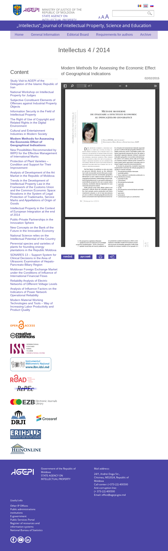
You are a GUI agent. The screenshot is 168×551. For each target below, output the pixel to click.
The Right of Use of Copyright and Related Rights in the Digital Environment (32, 122)
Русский (151, 6)
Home (19, 34)
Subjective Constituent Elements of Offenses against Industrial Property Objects (33, 103)
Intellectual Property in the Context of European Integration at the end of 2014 (32, 211)
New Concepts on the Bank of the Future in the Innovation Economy (32, 229)
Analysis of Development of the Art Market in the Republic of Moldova (32, 174)
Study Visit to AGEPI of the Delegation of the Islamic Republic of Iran (34, 84)
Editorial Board (78, 34)
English (145, 6)
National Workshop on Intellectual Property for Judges (32, 93)
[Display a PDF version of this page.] (112, 256)
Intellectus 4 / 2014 (84, 49)
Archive (145, 34)
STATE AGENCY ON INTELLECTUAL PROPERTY (59, 18)
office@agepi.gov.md (114, 495)
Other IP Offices (19, 505)
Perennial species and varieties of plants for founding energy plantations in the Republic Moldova (33, 247)
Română (139, 6)
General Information (45, 34)
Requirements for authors (114, 34)
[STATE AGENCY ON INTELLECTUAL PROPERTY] (26, 17)
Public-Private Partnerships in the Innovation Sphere (31, 221)
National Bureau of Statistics (26, 530)
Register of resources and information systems (25, 524)
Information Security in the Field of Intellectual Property (32, 113)
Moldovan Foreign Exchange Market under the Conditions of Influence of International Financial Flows (33, 273)
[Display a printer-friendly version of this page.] (100, 256)
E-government (18, 516)
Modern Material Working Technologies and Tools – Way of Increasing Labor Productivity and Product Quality (32, 304)
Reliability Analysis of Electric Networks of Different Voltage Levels (33, 282)
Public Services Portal (22, 519)
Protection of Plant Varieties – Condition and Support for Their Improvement (30, 164)
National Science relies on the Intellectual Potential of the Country (33, 237)
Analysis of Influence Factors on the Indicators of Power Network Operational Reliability (33, 292)
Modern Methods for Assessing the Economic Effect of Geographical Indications (32, 142)
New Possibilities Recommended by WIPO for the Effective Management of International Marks (33, 153)
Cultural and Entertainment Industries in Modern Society (28, 132)
